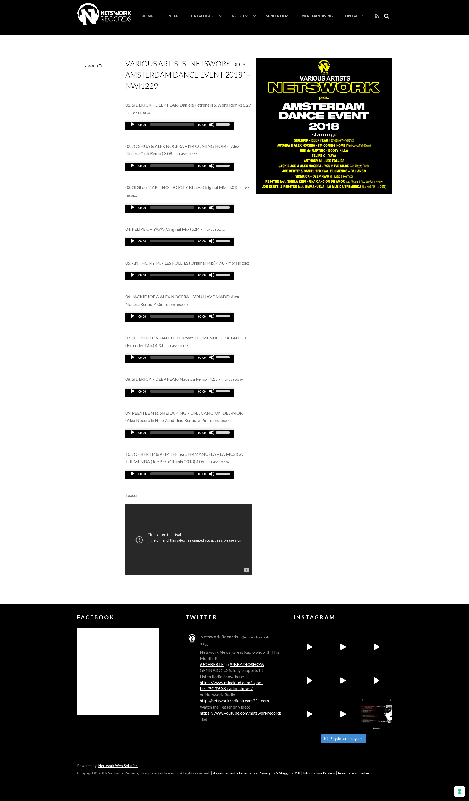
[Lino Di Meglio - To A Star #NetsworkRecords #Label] (376, 647)
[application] (179, 126)
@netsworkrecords (255, 637)
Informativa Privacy (319, 773)
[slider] (223, 124)
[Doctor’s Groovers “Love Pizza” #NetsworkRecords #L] (376, 680)
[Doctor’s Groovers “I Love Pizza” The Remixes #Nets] (309, 680)
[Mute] (211, 124)
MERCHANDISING (317, 16)
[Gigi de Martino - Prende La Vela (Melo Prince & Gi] (342, 647)
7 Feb (204, 644)
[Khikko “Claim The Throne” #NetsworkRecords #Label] (342, 714)
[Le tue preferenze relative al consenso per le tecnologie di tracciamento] (459, 791)
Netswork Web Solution (118, 766)
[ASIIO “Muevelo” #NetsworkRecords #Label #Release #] (342, 680)
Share (89, 66)
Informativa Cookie (353, 773)
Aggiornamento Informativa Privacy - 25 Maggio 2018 (256, 773)
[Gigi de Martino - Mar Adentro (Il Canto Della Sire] (309, 714)
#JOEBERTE (212, 664)
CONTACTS (353, 16)
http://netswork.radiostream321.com (234, 700)
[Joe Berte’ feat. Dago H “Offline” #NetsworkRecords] (309, 647)
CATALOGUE (202, 16)
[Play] (132, 124)
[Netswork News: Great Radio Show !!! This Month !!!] (376, 714)
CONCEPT (172, 16)
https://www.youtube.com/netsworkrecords (241, 712)
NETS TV (240, 16)
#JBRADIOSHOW (247, 664)
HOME (147, 16)
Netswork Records (219, 636)
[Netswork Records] (104, 22)
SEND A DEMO (279, 16)
